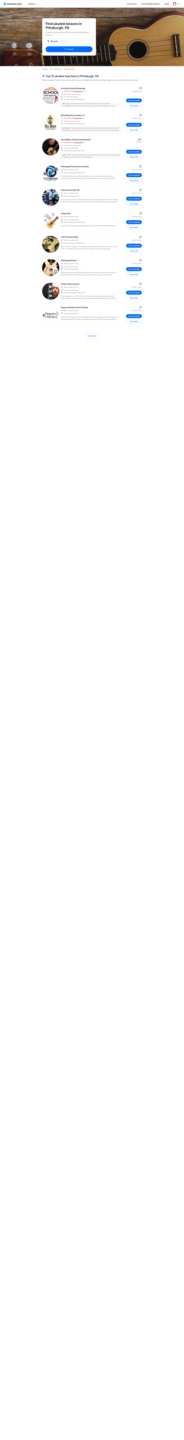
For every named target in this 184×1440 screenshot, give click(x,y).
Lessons (45, 69)
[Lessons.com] (12, 3)
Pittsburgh (57, 69)
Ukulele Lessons (69, 69)
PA (51, 69)
